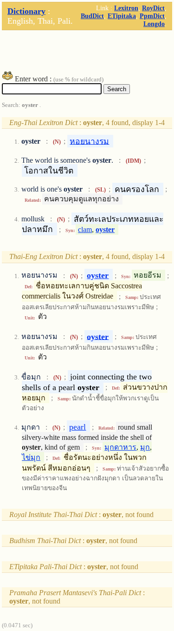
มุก (145, 447)
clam (85, 229)
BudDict (92, 16)
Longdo (154, 23)
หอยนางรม (89, 141)
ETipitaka (122, 16)
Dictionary (26, 11)
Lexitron (126, 8)
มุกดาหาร (120, 447)
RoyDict (153, 8)
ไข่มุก (31, 457)
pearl (77, 427)
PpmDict (152, 16)
